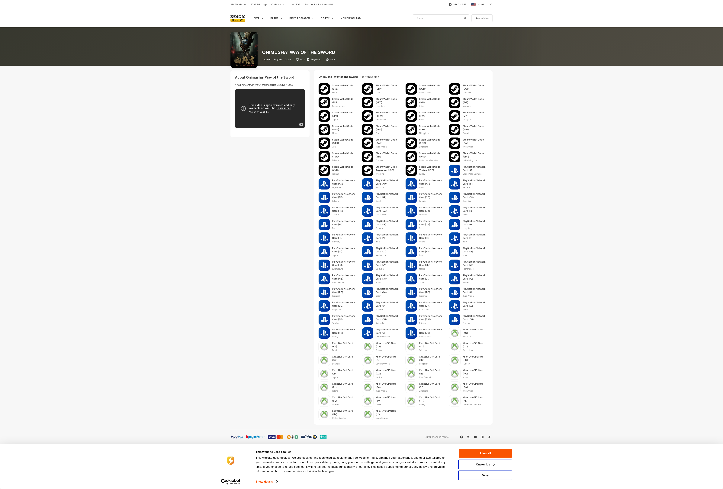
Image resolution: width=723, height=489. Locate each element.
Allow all (485, 453)
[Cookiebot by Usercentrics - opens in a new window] (230, 481)
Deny (485, 475)
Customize (483, 464)
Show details (264, 481)
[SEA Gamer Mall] (237, 18)
